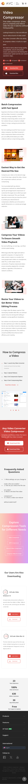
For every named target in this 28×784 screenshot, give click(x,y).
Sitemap (22, 767)
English (8, 748)
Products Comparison (13, 767)
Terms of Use (14, 769)
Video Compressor (14, 537)
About (4, 767)
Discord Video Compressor (14, 548)
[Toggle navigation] (26, 3)
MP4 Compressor (14, 543)
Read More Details (10, 385)
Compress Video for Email (14, 554)
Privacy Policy (6, 769)
